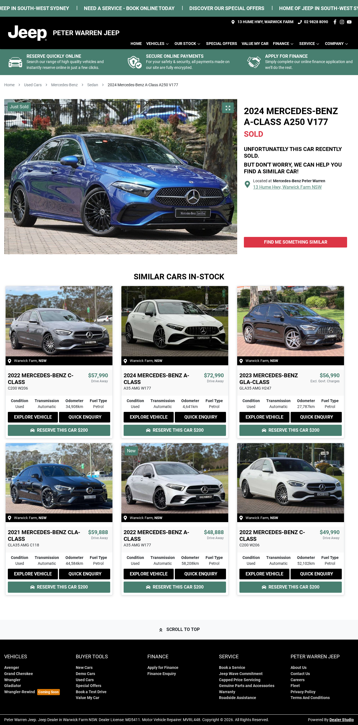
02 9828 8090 (316, 22)
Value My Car (255, 43)
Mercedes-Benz (64, 85)
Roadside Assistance (237, 697)
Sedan (92, 85)
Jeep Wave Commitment (241, 673)
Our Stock (185, 43)
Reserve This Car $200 (62, 430)
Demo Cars (85, 673)
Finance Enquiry (161, 673)
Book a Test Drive (91, 692)
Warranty (227, 692)
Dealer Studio (341, 719)
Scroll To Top (183, 629)
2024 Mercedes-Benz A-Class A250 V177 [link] (143, 85)
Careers (298, 680)
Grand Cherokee (18, 673)
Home (136, 43)
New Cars (84, 667)
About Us (299, 667)
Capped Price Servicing (239, 680)
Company (334, 43)
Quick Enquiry (85, 417)
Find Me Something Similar (295, 242)
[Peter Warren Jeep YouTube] (350, 22)
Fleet (295, 685)
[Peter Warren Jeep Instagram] (343, 22)
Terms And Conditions (310, 697)
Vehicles (155, 43)
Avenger (11, 667)
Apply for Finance (162, 667)
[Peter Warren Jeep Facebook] (336, 22)
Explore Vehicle (33, 417)
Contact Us (300, 673)
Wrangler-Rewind (19, 692)
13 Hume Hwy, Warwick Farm (265, 22)
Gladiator (12, 685)
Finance (281, 43)
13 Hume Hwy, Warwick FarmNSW (287, 187)
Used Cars (33, 85)
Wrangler (12, 680)
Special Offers (221, 43)
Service (307, 43)
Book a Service (232, 667)
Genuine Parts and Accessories (246, 685)
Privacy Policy (303, 692)
